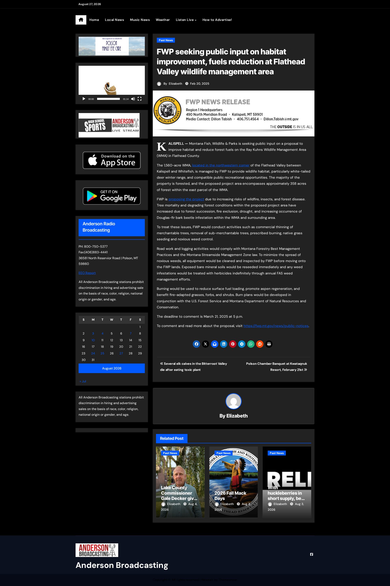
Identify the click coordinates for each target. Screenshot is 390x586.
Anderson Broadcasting (122, 565)
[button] (112, 84)
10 (93, 340)
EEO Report (87, 273)
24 (93, 353)
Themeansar (228, 580)
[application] (112, 84)
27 (121, 353)
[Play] (84, 99)
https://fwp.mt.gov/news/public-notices (276, 326)
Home (94, 20)
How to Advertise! (217, 20)
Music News (140, 20)
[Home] (81, 20)
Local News (114, 20)
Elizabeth (175, 84)
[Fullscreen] (140, 99)
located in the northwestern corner (220, 165)
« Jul (83, 381)
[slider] (108, 99)
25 (102, 353)
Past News (166, 40)
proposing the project (186, 199)
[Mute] (133, 99)
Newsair (207, 580)
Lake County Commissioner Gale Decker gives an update (180, 495)
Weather (163, 20)
